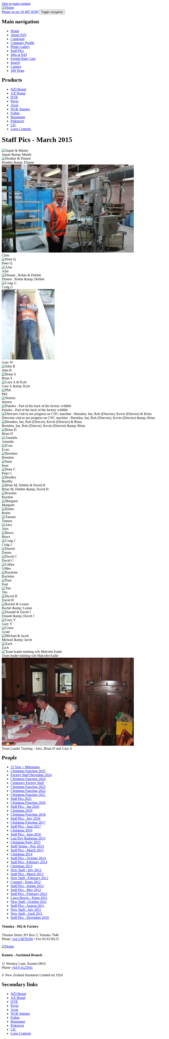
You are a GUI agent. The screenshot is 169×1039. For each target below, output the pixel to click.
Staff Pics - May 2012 (26, 890)
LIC (13, 125)
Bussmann (18, 117)
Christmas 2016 (21, 830)
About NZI (18, 35)
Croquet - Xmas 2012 (26, 882)
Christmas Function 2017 (28, 822)
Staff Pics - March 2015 (27, 850)
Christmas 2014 (21, 854)
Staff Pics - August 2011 (27, 906)
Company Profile (22, 43)
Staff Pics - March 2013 (27, 874)
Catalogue (18, 39)
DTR (14, 97)
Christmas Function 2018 (28, 814)
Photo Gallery (20, 47)
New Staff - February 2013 (29, 878)
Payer (14, 101)
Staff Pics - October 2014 (28, 858)
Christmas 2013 (21, 866)
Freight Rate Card (23, 59)
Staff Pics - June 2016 (26, 834)
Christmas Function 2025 (28, 771)
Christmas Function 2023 (28, 787)
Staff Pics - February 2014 (29, 862)
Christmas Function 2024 (28, 779)
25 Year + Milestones (25, 767)
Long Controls (21, 129)
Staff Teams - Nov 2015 (27, 846)
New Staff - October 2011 (29, 902)
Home (15, 31)
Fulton (15, 113)
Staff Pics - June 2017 (26, 826)
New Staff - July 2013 (26, 870)
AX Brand (18, 93)
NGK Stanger (20, 109)
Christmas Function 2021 (28, 795)
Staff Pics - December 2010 (30, 917)
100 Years (17, 70)
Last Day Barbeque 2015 (28, 838)
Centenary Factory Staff (27, 783)
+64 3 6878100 (22, 939)
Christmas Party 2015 (25, 842)
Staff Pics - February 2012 (29, 894)
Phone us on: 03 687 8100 (20, 12)
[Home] (8, 7)
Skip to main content (16, 4)
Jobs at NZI (19, 55)
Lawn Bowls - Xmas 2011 (29, 898)
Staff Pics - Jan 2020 (25, 806)
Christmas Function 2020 (28, 803)
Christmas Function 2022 (28, 791)
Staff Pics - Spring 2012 (27, 886)
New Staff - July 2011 (26, 910)
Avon (14, 105)
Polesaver (17, 121)
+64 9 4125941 (22, 967)
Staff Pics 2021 (21, 799)
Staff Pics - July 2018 (25, 818)
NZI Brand (18, 89)
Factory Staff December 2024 (31, 775)
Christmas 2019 (21, 810)
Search (15, 63)
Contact (16, 66)
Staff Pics (17, 51)
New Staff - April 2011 (26, 913)
